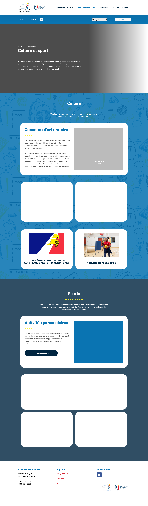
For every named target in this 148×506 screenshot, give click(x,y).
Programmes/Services (86, 7)
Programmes (62, 473)
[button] (76, 342)
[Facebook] (99, 474)
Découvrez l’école (64, 7)
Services (60, 479)
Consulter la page (40, 353)
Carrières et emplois (120, 7)
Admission (104, 7)
